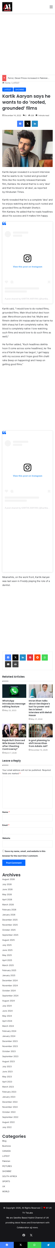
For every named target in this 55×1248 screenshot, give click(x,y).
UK (3, 1186)
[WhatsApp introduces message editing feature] (14, 691)
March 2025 (8, 965)
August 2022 (8, 1122)
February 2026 (9, 909)
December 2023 (10, 1041)
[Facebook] (8, 657)
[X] (15, 657)
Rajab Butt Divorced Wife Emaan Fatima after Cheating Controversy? (13, 745)
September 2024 (10, 995)
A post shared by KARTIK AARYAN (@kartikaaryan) (29, 298)
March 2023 (8, 1086)
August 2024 (8, 1000)
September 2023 (10, 1056)
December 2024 (10, 980)
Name (6, 812)
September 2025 (10, 935)
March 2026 (8, 904)
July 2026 (7, 884)
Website (6, 838)
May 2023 (7, 1076)
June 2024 (7, 1011)
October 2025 (9, 930)
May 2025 (7, 955)
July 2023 (7, 1066)
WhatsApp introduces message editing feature (14, 703)
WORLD (5, 1191)
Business (6, 1146)
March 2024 (8, 1026)
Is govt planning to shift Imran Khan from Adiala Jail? (39, 743)
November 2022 (10, 1107)
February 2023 (9, 1092)
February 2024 (9, 1031)
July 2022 (7, 1127)
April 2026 (7, 899)
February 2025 (9, 970)
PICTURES (7, 1166)
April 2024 (7, 1021)
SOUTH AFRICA (9, 1176)
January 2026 (8, 914)
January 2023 (8, 1097)
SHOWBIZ (19, 89)
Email (5, 825)
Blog (4, 1141)
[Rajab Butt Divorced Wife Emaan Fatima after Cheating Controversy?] (14, 730)
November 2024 (10, 985)
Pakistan (6, 1161)
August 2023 (8, 1061)
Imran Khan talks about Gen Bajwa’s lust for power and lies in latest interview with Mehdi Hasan (40, 708)
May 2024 (7, 1016)
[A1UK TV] (7, 6)
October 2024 (9, 990)
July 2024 (7, 1006)
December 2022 (10, 1102)
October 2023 (9, 1051)
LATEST (15, 83)
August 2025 (8, 940)
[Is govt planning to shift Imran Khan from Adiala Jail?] (41, 730)
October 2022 (9, 1112)
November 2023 (10, 1046)
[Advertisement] (27, 44)
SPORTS (6, 1181)
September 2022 (10, 1117)
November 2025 (10, 925)
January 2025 (8, 975)
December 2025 (10, 919)
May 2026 (7, 894)
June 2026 (7, 889)
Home (7, 83)
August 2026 (8, 879)
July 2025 (7, 945)
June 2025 (7, 950)
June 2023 (7, 1071)
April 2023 (7, 1081)
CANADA (6, 1151)
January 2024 (8, 1036)
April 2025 (7, 960)
